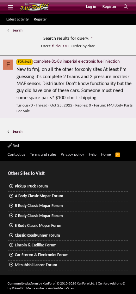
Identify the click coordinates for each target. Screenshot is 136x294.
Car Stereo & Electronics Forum (42, 255)
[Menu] (10, 7)
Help (92, 155)
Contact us (16, 155)
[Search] (126, 7)
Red (15, 146)
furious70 (60, 46)
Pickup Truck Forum (31, 186)
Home (106, 155)
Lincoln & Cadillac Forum (36, 245)
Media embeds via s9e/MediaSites (50, 288)
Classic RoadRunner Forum (37, 235)
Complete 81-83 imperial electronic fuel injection (69, 61)
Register (40, 19)
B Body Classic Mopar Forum (39, 206)
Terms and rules (43, 155)
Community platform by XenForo (51, 283)
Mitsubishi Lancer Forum (36, 265)
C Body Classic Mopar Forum (39, 216)
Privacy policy (72, 155)
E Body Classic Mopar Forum (39, 226)
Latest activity (17, 19)
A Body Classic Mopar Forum (39, 196)
